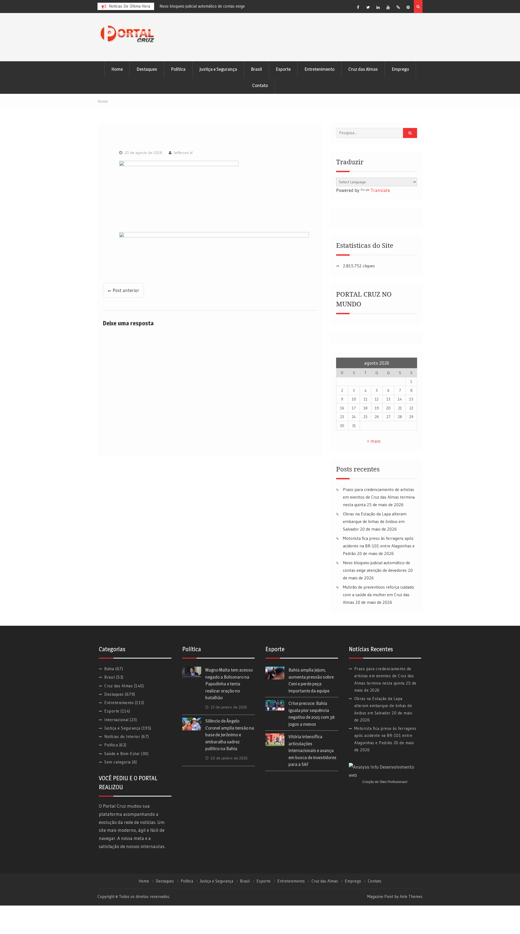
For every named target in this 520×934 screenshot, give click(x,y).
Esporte (283, 69)
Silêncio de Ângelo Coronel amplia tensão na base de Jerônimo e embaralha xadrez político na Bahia (229, 734)
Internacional (116, 719)
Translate (380, 190)
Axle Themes (411, 896)
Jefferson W (183, 152)
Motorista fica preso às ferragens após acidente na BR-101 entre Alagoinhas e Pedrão (379, 545)
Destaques (146, 69)
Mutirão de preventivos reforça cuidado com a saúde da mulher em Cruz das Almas (378, 594)
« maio (374, 441)
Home (117, 69)
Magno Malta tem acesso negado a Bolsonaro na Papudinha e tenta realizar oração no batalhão (229, 683)
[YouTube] (388, 7)
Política (178, 69)
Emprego (400, 69)
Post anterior (126, 290)
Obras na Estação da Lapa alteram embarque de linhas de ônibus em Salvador (375, 521)
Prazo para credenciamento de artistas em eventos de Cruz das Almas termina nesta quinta (379, 497)
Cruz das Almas (363, 69)
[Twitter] (368, 7)
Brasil (256, 69)
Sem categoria (117, 762)
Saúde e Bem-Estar (122, 753)
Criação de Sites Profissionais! (384, 782)
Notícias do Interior (122, 736)
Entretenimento (319, 69)
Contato (260, 85)
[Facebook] (358, 7)
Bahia (109, 668)
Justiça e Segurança (218, 69)
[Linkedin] (378, 7)
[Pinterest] (408, 7)
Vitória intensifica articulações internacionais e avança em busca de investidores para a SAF (312, 750)
